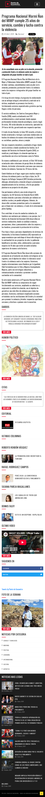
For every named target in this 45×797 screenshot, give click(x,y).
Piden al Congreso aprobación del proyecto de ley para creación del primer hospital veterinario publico (28, 720)
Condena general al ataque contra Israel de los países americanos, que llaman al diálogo (28, 765)
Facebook (6, 568)
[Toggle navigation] (37, 4)
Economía (6, 655)
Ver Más (6, 332)
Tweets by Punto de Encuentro (12, 589)
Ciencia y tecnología (10, 641)
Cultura (6, 664)
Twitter (5, 574)
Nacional (21, 34)
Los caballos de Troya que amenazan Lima (26, 496)
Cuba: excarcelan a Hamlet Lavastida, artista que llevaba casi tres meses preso (29, 686)
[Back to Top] (41, 793)
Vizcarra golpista (22, 422)
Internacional (8, 660)
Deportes (6, 669)
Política (6, 650)
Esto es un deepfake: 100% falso (28, 514)
